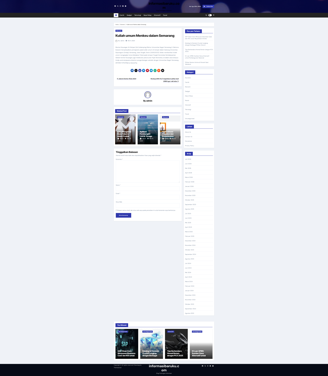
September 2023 (190, 309)
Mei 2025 (188, 223)
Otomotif (157, 15)
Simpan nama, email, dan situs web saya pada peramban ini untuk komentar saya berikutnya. (146, 210)
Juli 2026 (188, 159)
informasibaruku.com (164, 5)
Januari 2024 (189, 291)
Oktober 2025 (189, 200)
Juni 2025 (188, 218)
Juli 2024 (188, 263)
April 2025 (188, 227)
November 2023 (190, 300)
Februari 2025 (189, 236)
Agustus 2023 (189, 313)
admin (122, 41)
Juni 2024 (188, 268)
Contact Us (188, 137)
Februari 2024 (189, 286)
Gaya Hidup (147, 15)
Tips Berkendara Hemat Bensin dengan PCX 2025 (175, 353)
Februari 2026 (189, 182)
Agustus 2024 (189, 259)
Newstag (137, 365)
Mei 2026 (188, 168)
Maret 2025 (189, 232)
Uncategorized (189, 118)
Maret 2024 (189, 281)
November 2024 (190, 245)
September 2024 (190, 254)
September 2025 (190, 204)
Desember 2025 (190, 191)
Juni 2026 (188, 164)
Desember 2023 (190, 295)
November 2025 (190, 195)
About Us (188, 132)
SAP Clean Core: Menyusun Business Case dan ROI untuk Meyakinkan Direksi (198, 38)
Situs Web (119, 202)
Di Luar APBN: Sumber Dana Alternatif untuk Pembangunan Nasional (197, 57)
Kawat (187, 100)
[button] (213, 15)
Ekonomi (118, 31)
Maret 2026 (189, 177)
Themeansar (117, 367)
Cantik (122, 15)
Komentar (119, 159)
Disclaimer (188, 141)
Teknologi (137, 15)
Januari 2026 (189, 186)
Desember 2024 (190, 241)
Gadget (129, 15)
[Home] (116, 15)
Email (118, 193)
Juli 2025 (188, 213)
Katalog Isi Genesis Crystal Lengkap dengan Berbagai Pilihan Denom (196, 44)
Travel (165, 15)
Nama (118, 185)
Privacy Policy (189, 146)
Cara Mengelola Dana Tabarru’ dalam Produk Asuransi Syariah (124, 135)
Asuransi (188, 78)
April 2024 (188, 277)
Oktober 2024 (189, 250)
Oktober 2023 (189, 304)
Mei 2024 (188, 272)
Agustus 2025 (189, 209)
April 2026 (188, 173)
